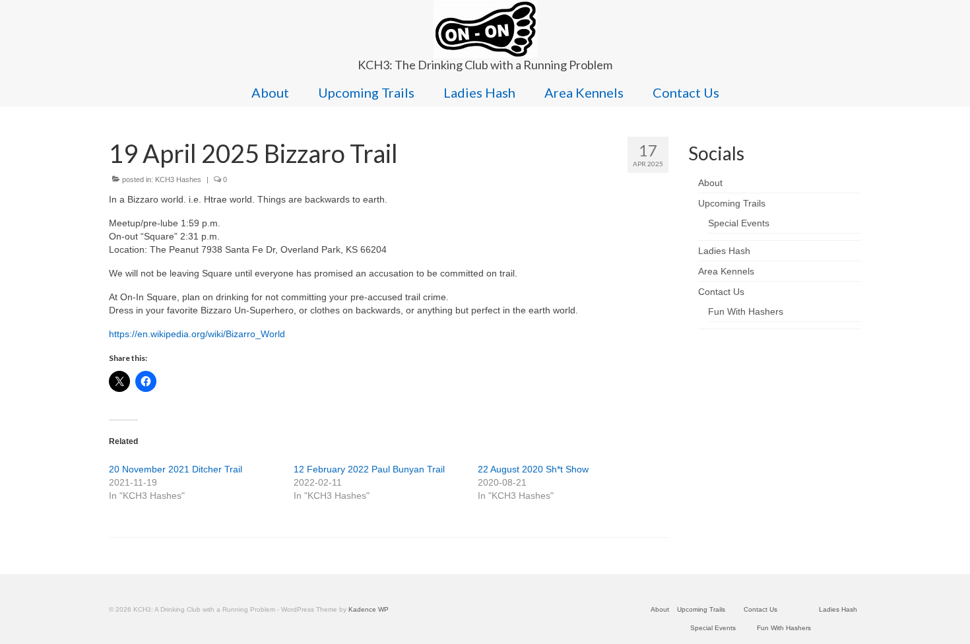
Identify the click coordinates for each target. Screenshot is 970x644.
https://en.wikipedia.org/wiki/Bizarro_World (197, 334)
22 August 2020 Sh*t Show (533, 469)
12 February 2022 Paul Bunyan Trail (369, 469)
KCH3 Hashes (178, 179)
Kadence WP (368, 609)
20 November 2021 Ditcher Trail (175, 469)
